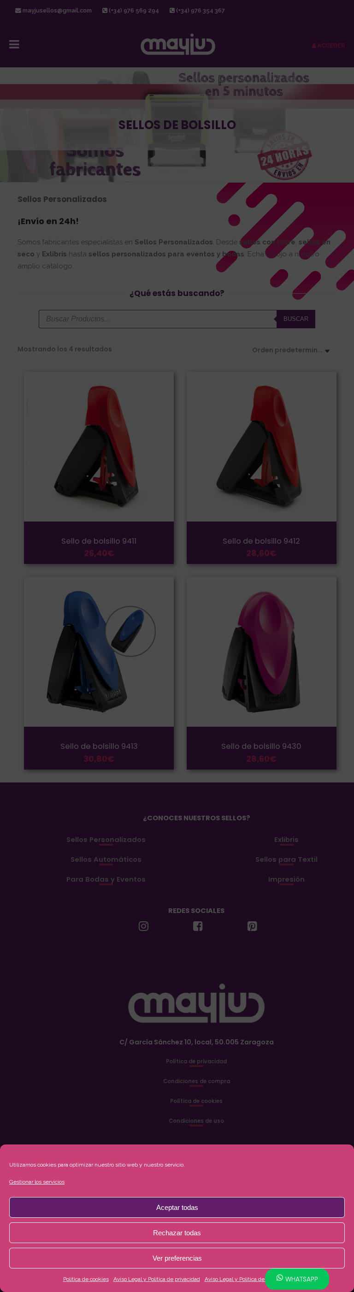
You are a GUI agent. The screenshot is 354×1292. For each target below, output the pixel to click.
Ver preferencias (177, 1258)
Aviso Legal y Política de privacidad (156, 1279)
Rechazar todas (177, 1233)
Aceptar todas (177, 1207)
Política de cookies (86, 1279)
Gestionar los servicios (37, 1182)
